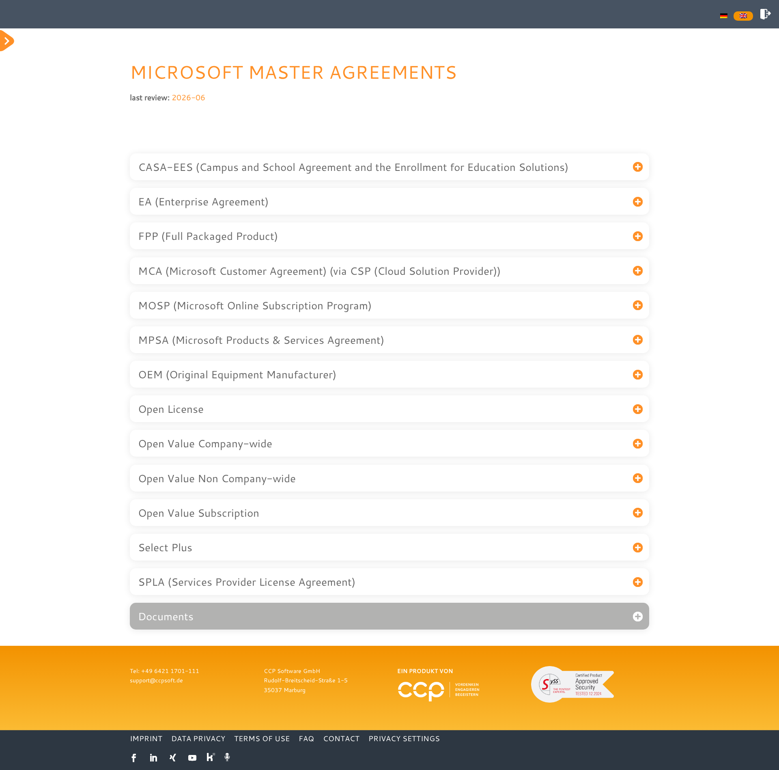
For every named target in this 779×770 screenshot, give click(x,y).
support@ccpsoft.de (156, 680)
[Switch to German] (723, 15)
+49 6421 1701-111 (170, 671)
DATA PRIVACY (198, 739)
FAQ (306, 739)
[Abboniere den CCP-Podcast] (228, 758)
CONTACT (341, 739)
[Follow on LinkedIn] (153, 758)
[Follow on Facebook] (134, 758)
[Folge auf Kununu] (212, 758)
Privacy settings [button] (404, 739)
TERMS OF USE (262, 739)
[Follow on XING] (173, 758)
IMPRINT (146, 739)
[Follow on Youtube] (192, 758)
